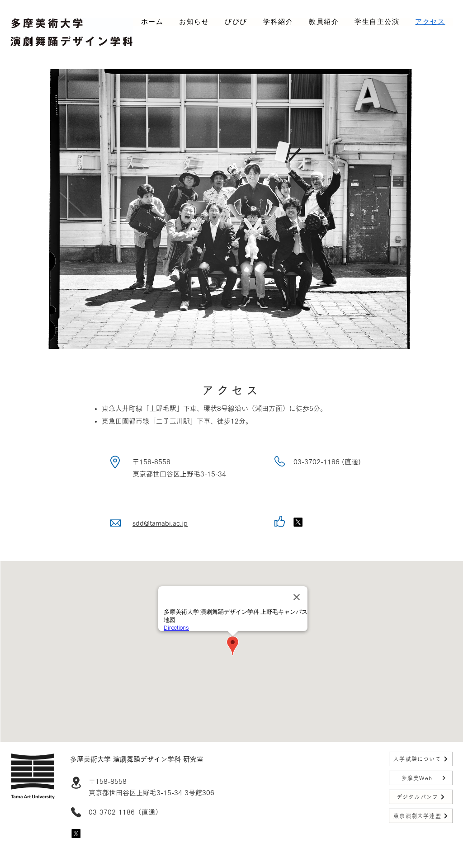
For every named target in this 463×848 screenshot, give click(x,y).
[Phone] (76, 812)
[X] (75, 833)
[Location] (76, 783)
